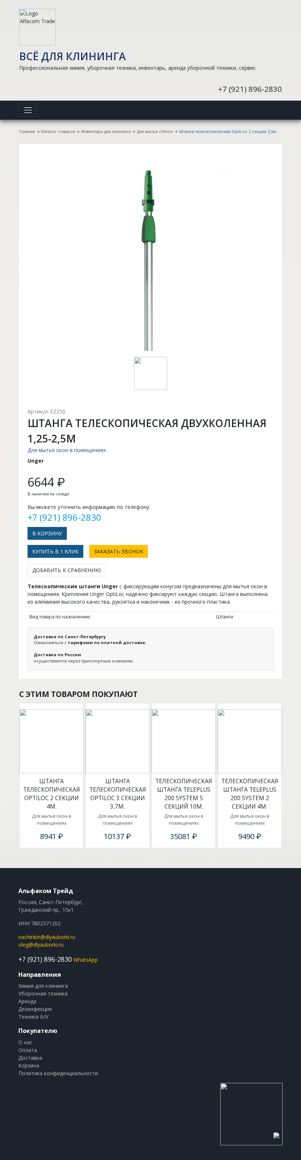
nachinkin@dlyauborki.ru (46, 936)
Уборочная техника (43, 993)
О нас (25, 1042)
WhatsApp (85, 959)
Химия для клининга (43, 985)
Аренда (27, 1001)
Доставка (30, 1057)
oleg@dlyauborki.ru (41, 944)
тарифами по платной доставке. (107, 642)
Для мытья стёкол (155, 131)
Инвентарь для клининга (106, 131)
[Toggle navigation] (27, 110)
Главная (27, 131)
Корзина (28, 1065)
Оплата (27, 1050)
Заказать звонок (118, 551)
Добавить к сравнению (66, 570)
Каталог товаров (58, 131)
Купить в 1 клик (55, 551)
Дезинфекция (35, 1008)
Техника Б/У (33, 1016)
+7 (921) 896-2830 (250, 89)
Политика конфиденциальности (58, 1073)
